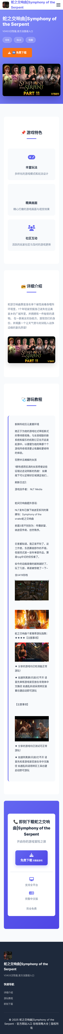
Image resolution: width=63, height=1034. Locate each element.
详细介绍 (8, 992)
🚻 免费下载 (19, 52)
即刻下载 (8, 1003)
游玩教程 (8, 998)
